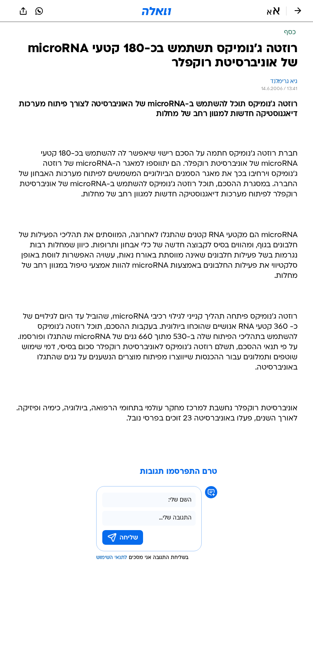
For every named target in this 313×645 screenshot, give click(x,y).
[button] (273, 11)
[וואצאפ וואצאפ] (39, 11)
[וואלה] (156, 11)
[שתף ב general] (23, 11)
